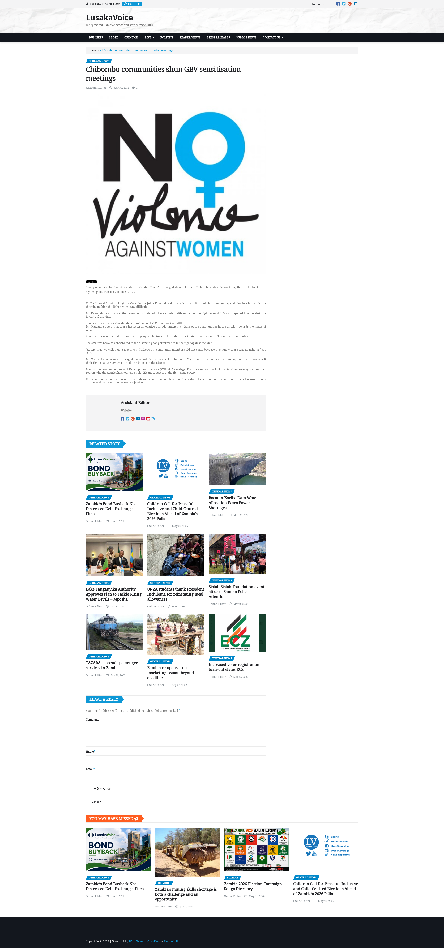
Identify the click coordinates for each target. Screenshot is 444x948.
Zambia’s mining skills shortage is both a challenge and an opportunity (186, 894)
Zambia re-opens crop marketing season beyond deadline (170, 673)
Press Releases (218, 37)
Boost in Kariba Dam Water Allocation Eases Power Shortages (233, 503)
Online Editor (94, 521)
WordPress (136, 941)
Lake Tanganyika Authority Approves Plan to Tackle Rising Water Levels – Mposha (114, 594)
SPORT (113, 37)
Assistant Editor (96, 87)
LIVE (148, 37)
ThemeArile (171, 941)
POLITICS (166, 37)
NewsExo (153, 941)
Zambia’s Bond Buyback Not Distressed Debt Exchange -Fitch (111, 509)
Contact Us (272, 37)
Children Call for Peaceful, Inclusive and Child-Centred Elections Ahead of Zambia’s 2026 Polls (325, 889)
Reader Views (190, 37)
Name (90, 751)
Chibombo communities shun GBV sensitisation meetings (136, 50)
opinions (131, 37)
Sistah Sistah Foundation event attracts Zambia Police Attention (236, 592)
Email (90, 769)
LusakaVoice (109, 17)
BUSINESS (96, 37)
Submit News (246, 37)
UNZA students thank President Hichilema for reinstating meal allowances (175, 594)
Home (92, 50)
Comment (92, 719)
